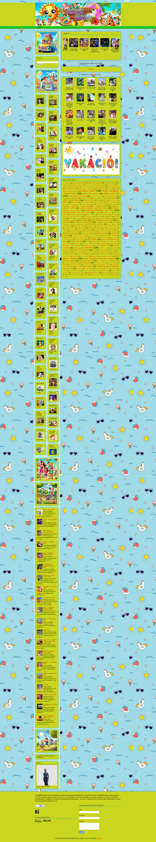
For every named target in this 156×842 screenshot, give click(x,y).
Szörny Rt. (79, 268)
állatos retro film (111, 193)
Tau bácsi (114, 268)
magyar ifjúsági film (102, 245)
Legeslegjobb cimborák (98, 241)
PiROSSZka (115, 254)
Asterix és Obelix (86, 198)
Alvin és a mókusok (96, 196)
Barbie (65, 202)
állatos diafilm (88, 191)
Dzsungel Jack (88, 216)
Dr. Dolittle (114, 214)
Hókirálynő (89, 230)
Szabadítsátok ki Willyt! (103, 264)
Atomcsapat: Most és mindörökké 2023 (78, 50)
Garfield (115, 222)
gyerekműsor (67, 226)
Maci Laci (77, 243)
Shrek (64, 264)
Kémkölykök (94, 237)
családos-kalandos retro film (99, 210)
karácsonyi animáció (70, 234)
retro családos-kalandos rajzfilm (99, 258)
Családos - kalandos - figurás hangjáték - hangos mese (85, 206)
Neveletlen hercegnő (103, 252)
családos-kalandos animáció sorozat (93, 208)
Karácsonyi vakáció (94, 235)
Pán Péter (106, 254)
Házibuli (65, 230)
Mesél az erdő (103, 248)
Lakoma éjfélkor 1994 (91, 120)
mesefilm (88, 247)
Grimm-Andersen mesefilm (93, 224)
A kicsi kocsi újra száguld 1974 (91, 138)
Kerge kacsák (105, 237)
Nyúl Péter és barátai (102, 104)
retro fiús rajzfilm (69, 261)
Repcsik (94, 256)
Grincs (110, 224)
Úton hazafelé (115, 272)
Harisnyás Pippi (69, 228)
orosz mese (71, 254)
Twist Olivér (105, 272)
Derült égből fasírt (103, 214)
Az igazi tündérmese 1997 (102, 138)
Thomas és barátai (74, 270)
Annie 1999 (80, 120)
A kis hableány (75, 186)
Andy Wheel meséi (110, 196)
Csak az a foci (100, 204)
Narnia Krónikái (89, 252)
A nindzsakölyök (86, 186)
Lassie (88, 241)
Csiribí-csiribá (107, 212)
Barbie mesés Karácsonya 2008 (48, 531)
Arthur (70, 198)
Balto (98, 200)
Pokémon (75, 256)
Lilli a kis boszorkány (111, 241)
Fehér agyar (102, 218)
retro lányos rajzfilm (86, 261)
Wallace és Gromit (95, 274)
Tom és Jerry (104, 270)
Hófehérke (80, 230)
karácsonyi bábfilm (87, 233)
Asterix (76, 198)
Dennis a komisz (91, 214)
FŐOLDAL (39, 27)
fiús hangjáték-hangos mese (102, 220)
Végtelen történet (76, 274)
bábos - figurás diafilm (71, 200)
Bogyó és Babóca (98, 202)
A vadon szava (101, 188)
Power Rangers (84, 256)
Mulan (94, 250)
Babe (106, 198)
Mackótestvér (103, 243)
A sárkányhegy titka (113, 186)
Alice (116, 188)
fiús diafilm (84, 220)
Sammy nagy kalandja (71, 263)
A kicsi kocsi (110, 185)
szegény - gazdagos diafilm (81, 266)
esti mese (78, 218)
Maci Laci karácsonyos (89, 243)
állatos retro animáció (91, 194)
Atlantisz (95, 198)
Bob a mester (85, 202)
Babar (101, 198)
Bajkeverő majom (89, 200)
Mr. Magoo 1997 (91, 88)
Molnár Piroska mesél (81, 250)
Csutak (81, 214)
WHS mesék (106, 274)
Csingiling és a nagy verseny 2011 (49, 576)
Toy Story (82, 272)
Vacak (66, 274)
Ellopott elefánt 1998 (80, 104)
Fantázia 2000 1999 (80, 88)
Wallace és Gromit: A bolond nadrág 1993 (102, 122)
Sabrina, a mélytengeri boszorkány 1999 (69, 105)
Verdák (86, 274)
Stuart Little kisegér (75, 264)
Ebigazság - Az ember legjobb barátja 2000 (113, 121)
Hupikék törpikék (74, 232)
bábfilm (113, 198)
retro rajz (99, 261)
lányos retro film (76, 241)
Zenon (64, 276)
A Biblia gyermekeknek (94, 183)
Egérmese (98, 216)
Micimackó (114, 248)
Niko (113, 252)
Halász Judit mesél (79, 226)
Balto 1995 (46, 630)
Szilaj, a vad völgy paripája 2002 (48, 716)
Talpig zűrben (88, 268)
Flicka (97, 222)
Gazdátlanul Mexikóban (70, 224)
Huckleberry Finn (108, 230)
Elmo (105, 216)
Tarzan (108, 268)
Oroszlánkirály (82, 254)
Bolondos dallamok (111, 202)
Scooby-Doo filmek (99, 263)
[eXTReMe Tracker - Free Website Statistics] (37, 813)
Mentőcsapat (77, 248)
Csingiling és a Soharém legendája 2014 (48, 566)
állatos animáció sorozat (70, 191)
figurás (110, 218)
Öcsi (100, 254)
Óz (95, 254)
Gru (116, 224)
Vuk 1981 (46, 684)
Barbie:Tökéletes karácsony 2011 (48, 553)
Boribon (65, 204)
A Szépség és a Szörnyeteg (87, 188)
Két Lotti (114, 237)
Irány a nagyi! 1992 (69, 137)
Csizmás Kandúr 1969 (49, 694)
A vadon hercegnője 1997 (113, 89)
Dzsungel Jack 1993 (49, 597)
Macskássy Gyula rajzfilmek (72, 245)
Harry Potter (81, 228)
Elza (111, 216)
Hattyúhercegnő (112, 228)
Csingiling (97, 212)
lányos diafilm (92, 239)
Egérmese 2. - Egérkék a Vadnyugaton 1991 (49, 640)
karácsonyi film (101, 234)
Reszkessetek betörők (105, 256)
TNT (97, 270)
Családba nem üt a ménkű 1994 (109, 49)
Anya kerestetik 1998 (67, 49)
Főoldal (91, 69)
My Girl (111, 250)
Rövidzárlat (116, 261)
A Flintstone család (110, 183)
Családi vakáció (112, 204)
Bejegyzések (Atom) (95, 74)
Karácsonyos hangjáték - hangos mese (75, 237)
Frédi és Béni (106, 222)
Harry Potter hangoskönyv (96, 228)
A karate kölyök (100, 185)
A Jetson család (90, 185)
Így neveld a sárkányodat (89, 232)
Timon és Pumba (88, 270)
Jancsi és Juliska (103, 232)
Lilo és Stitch (67, 243)
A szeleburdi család (70, 188)
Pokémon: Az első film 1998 (69, 88)
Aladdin (110, 188)
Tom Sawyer (74, 272)
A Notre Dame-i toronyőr (99, 186)
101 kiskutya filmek (78, 183)
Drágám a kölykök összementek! (72, 216)
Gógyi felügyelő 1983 (80, 137)
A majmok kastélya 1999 (91, 104)
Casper (91, 204)
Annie (64, 198)
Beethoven (75, 202)
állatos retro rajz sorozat (77, 196)
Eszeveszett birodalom (89, 218)
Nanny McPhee (78, 252)
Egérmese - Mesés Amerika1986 (48, 651)
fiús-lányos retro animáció (82, 222)
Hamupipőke (90, 226)
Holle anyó (98, 230)
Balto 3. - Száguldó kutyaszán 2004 (48, 608)
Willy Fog (114, 274)
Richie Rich (107, 261)
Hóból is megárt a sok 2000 (112, 137)
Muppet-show (103, 250)
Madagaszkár (87, 245)
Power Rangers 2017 (88, 49)
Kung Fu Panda (79, 239)
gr (80, 224)
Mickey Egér (66, 250)
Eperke (71, 218)
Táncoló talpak (99, 268)
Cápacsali (84, 204)
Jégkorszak (114, 232)
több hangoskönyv (93, 272)
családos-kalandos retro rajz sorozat (76, 212)
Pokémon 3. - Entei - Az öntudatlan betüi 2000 (69, 122)
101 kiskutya (66, 183)
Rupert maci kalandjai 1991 (102, 88)
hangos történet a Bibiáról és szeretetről (108, 226)
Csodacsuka (73, 214)
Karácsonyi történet (79, 235)
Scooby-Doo (85, 263)
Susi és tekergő (88, 264)
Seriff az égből (112, 263)
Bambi (105, 200)
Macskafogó (113, 243)
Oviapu (90, 254)
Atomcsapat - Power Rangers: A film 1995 (98, 50)
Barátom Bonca (113, 200)
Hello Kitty (72, 230)
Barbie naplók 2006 (48, 509)
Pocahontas (66, 256)
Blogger (99, 838)
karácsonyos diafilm (110, 235)
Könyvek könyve (67, 239)
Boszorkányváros (74, 204)
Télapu (65, 270)
